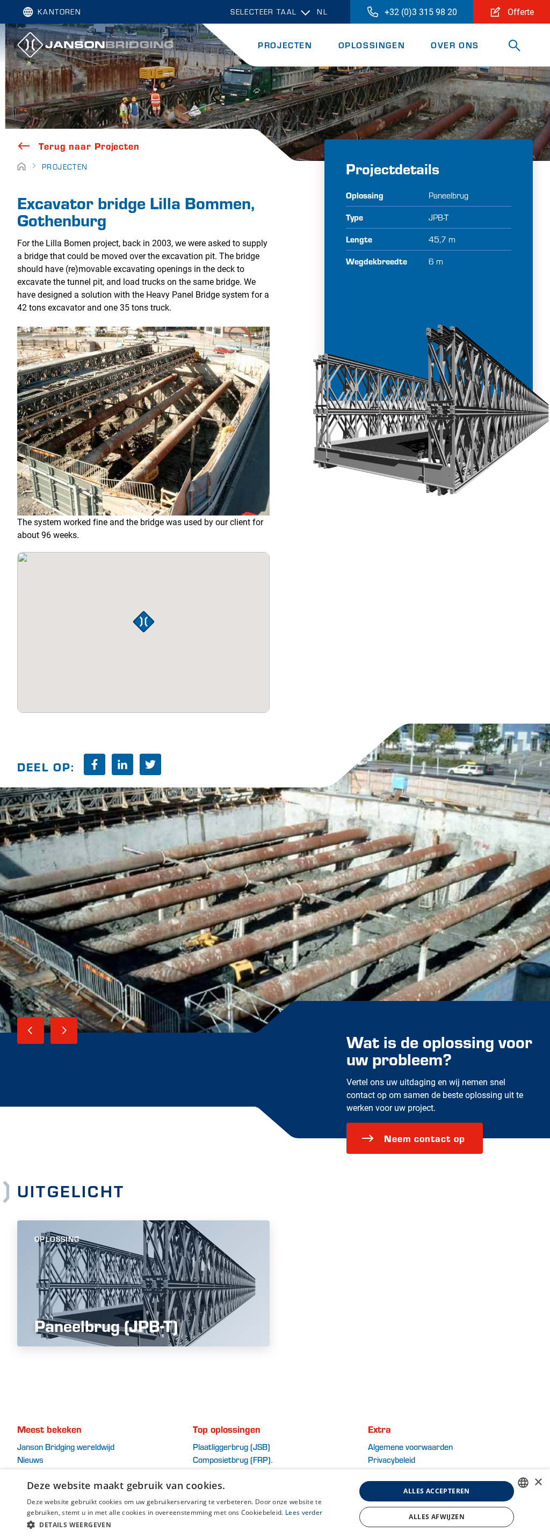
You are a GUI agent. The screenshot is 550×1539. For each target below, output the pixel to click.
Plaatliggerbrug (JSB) (231, 1446)
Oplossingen (372, 44)
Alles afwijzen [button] (437, 1516)
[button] (186, 1524)
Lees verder (303, 1512)
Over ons (455, 44)
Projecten (285, 44)
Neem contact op (424, 1138)
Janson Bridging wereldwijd (65, 1446)
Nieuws (30, 1459)
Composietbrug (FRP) (232, 1459)
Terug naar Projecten (89, 145)
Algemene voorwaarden (410, 1446)
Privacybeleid (391, 1459)
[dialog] (275, 1504)
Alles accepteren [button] (436, 1491)
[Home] (21, 166)
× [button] (538, 1482)
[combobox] (523, 1482)
